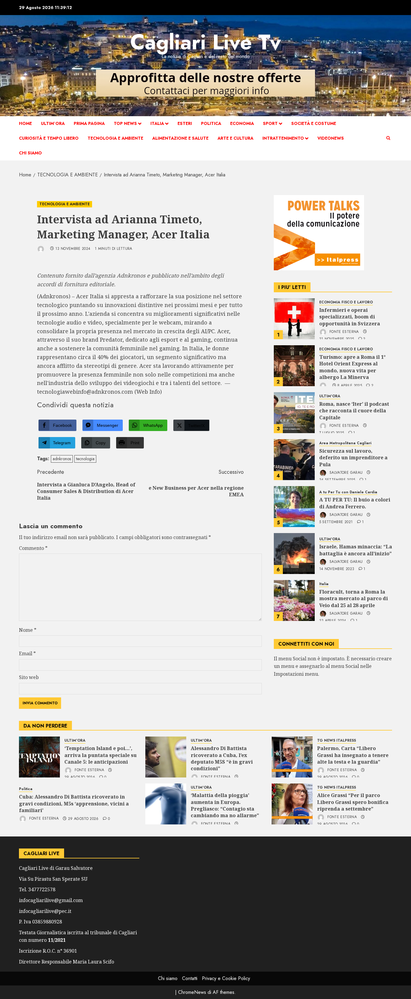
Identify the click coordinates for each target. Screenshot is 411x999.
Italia (157, 123)
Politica (211, 123)
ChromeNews (192, 992)
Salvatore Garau (345, 472)
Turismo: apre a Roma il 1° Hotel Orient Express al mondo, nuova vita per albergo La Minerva (352, 367)
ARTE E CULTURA (235, 138)
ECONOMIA (242, 123)
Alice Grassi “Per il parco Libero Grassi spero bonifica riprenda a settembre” (352, 802)
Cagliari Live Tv (205, 42)
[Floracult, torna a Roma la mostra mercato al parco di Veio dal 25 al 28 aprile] (294, 600)
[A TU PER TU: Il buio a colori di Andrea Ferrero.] (294, 506)
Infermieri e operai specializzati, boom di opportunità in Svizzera (349, 317)
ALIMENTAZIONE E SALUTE (180, 138)
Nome (27, 630)
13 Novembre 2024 (73, 249)
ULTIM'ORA (329, 396)
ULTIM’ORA (53, 123)
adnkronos (62, 459)
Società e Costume (313, 123)
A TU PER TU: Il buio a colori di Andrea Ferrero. (354, 503)
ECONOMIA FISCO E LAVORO (346, 302)
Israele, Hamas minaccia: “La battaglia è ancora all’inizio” (355, 550)
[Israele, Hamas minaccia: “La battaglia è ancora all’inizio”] (294, 553)
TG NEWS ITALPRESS (336, 740)
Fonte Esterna (343, 331)
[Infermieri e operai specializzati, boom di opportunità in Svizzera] (294, 318)
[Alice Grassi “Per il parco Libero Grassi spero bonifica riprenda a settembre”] (292, 803)
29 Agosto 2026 (83, 819)
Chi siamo (30, 153)
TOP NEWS (125, 123)
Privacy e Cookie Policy (226, 978)
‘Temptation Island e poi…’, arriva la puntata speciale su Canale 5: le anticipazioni (100, 755)
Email (27, 653)
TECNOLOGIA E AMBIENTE (115, 138)
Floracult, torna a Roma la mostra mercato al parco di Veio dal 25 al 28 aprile (353, 598)
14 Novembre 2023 (336, 569)
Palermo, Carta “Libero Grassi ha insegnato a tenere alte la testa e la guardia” (352, 755)
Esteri (185, 123)
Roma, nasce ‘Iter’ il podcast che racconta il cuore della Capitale (354, 411)
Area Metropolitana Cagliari (345, 443)
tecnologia (85, 459)
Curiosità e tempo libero (49, 138)
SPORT (270, 123)
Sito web (29, 677)
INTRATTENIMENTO (283, 138)
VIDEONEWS (330, 138)
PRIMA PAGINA (89, 123)
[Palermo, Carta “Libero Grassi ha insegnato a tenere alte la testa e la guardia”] (292, 757)
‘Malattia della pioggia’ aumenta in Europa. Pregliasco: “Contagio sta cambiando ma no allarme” (225, 805)
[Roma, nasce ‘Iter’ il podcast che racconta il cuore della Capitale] (294, 412)
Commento (33, 548)
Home (25, 123)
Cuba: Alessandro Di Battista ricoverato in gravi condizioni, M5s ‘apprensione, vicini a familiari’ (74, 803)
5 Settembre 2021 (336, 522)
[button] (388, 138)
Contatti (189, 978)
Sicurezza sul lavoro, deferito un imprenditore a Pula (353, 458)
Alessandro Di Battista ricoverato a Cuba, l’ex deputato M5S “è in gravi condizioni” (222, 758)
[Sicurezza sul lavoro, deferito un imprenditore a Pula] (294, 459)
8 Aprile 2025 (349, 385)
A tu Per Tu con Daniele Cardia (348, 492)
